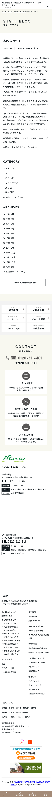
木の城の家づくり (9, 619)
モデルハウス (11, 182)
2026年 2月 (8, 242)
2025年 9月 (8, 266)
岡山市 (11, 708)
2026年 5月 (8, 228)
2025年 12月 (9, 252)
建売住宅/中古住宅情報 (37, 648)
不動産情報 (32, 644)
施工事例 (32, 612)
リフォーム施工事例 (36, 662)
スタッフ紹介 (33, 680)
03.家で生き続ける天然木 (12, 640)
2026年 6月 (8, 223)
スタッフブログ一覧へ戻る (27, 282)
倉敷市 (4, 708)
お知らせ (9, 177)
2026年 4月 (8, 233)
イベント (9, 173)
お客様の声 (32, 616)
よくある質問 (33, 689)
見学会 (8, 187)
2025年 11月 (9, 257)
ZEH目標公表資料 (9, 672)
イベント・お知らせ (36, 626)
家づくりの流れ (8, 659)
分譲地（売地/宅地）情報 (38, 652)
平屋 (3, 663)
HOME (5, 596)
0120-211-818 (17, 541)
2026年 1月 (8, 247)
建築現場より (11, 192)
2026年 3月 (8, 238)
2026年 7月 (8, 218)
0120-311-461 (30, 358)
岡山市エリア (33, 666)
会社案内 (32, 676)
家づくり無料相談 (35, 630)
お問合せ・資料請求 (36, 693)
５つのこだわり (9, 623)
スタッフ (9, 168)
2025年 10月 (9, 262)
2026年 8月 (8, 214)
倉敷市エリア (33, 671)
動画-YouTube (34, 620)
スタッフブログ (34, 685)
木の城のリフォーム (36, 658)
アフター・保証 (8, 668)
